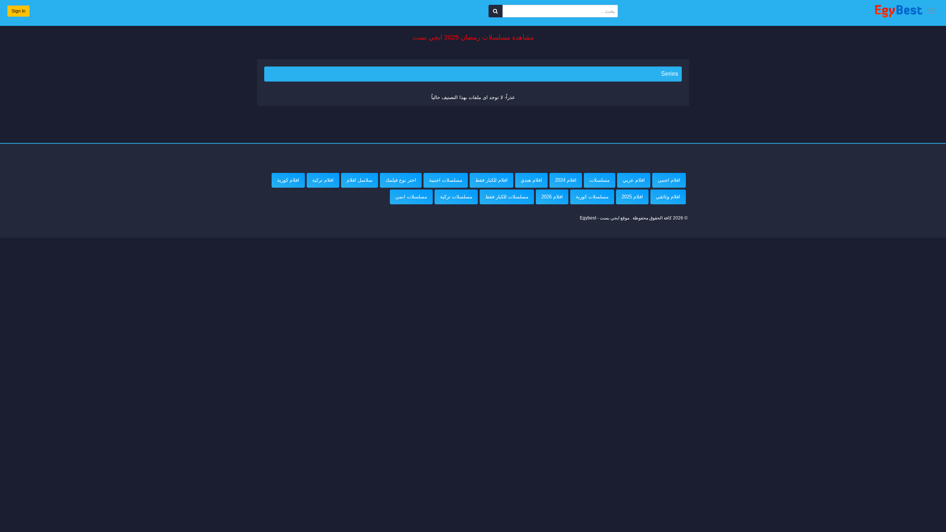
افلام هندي (531, 180)
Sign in (18, 11)
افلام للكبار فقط (491, 180)
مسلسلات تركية (456, 197)
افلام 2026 (552, 197)
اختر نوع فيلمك (400, 180)
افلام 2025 (632, 197)
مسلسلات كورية (592, 197)
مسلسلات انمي (411, 197)
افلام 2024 (565, 180)
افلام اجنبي (669, 180)
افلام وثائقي (668, 197)
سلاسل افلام (359, 180)
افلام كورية (288, 180)
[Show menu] (931, 11)
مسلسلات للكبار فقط (506, 197)
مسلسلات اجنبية (445, 180)
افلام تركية (323, 180)
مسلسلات (599, 180)
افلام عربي (634, 180)
